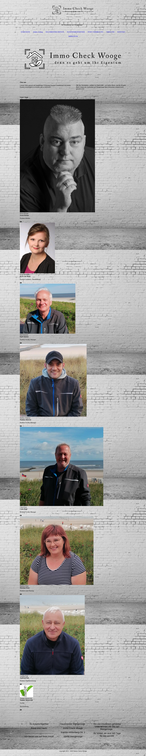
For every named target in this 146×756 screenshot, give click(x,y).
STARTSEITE (25, 32)
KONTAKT (121, 32)
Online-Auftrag (38, 32)
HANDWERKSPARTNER (76, 32)
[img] (73, 10)
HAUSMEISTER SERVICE (55, 32)
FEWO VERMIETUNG (95, 32)
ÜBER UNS (110, 32)
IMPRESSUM (73, 36)
